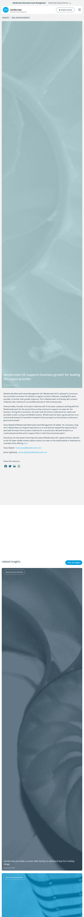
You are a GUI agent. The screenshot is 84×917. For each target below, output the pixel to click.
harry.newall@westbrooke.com (28, 448)
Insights (5, 17)
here (25, 443)
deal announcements (21, 17)
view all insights (73, 562)
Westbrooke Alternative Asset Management (29, 3)
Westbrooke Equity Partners (58, 3)
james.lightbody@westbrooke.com (33, 452)
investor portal (66, 10)
